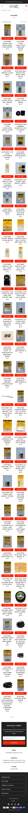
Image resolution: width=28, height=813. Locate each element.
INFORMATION (5, 777)
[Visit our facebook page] (8, 804)
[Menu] (2, 6)
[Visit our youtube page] (18, 804)
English (13, 801)
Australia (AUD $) (13, 798)
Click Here (20, 1)
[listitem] (14, 2)
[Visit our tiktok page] (15, 804)
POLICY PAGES (5, 789)
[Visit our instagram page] (11, 804)
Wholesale (4, 793)
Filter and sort (7, 22)
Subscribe (14, 742)
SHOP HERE (4, 781)
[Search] (25, 10)
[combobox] (14, 10)
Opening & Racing (7, 785)
